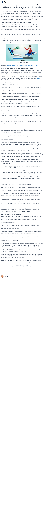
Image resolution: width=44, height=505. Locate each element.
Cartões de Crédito (9, 5)
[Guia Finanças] (3, 2)
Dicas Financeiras (31, 5)
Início (2, 5)
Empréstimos (18, 5)
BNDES (38, 78)
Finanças (24, 5)
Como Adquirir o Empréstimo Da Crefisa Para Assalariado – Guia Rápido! (23, 65)
